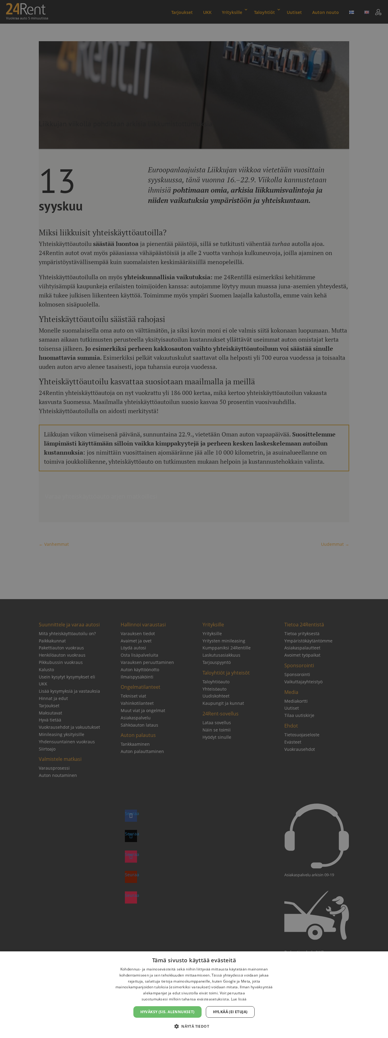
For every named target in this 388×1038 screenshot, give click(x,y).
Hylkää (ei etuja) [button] (230, 1011)
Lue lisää (239, 999)
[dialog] (194, 994)
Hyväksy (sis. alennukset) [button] (167, 1011)
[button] (194, 1026)
